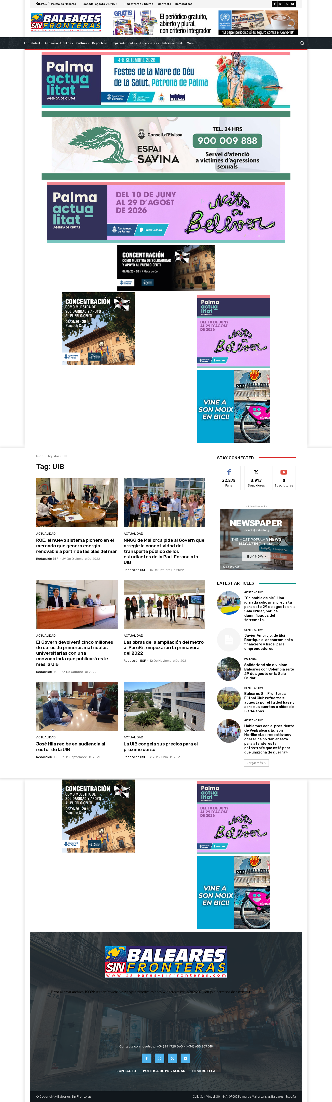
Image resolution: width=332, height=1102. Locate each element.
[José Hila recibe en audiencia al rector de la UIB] (77, 706)
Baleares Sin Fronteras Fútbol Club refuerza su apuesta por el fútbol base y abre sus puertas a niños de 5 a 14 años (269, 702)
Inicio (40, 456)
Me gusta (229, 469)
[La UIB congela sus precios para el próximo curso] (164, 706)
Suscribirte (284, 469)
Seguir (256, 469)
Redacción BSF (47, 558)
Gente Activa (253, 592)
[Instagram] (281, 4)
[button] (301, 43)
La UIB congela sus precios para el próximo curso (161, 746)
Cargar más (255, 763)
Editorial (251, 659)
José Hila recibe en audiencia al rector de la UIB (70, 746)
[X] (287, 4)
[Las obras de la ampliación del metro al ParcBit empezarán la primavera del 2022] (164, 604)
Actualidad (46, 533)
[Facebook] (275, 4)
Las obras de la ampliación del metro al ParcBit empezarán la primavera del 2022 (164, 647)
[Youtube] (293, 4)
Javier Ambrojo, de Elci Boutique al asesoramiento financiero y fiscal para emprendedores (268, 642)
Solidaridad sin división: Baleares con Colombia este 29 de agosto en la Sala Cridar (269, 671)
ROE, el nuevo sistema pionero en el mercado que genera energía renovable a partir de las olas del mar (76, 545)
